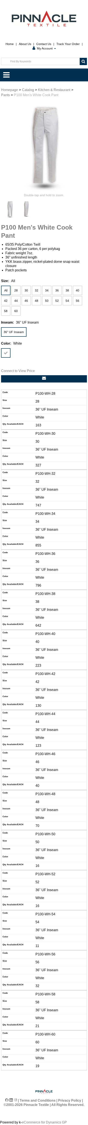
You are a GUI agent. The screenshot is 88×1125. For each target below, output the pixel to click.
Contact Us (43, 44)
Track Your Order (68, 44)
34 (46, 290)
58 (5, 311)
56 (77, 300)
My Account (44, 48)
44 (16, 300)
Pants (5, 95)
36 (57, 290)
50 (46, 300)
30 (26, 290)
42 (5, 300)
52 (57, 300)
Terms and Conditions (38, 1100)
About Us (25, 44)
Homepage (9, 90)
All (5, 290)
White (5, 353)
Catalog (28, 90)
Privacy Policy (69, 1100)
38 (67, 290)
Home (10, 44)
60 (16, 311)
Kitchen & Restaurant (54, 90)
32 (36, 290)
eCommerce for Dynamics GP (44, 1122)
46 (26, 300)
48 (36, 300)
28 (16, 290)
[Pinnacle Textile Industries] (44, 18)
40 (77, 290)
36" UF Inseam (14, 332)
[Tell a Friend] (44, 378)
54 (67, 300)
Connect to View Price (18, 371)
